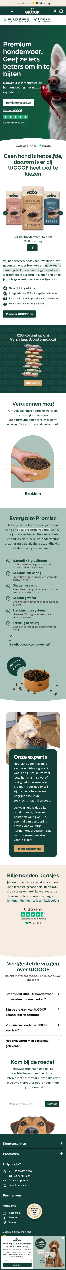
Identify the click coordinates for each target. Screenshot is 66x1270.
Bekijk (33, 217)
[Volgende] (60, 213)
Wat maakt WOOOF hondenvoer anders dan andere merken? (29, 996)
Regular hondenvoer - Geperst (33, 237)
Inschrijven (52, 1103)
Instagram (14, 1213)
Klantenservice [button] (14, 1143)
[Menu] (5, 11)
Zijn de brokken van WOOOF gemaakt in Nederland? (26, 1012)
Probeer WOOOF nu (19, 314)
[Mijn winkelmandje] (61, 11)
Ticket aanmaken (18, 1185)
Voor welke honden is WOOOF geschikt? (27, 1027)
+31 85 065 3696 (22, 1171)
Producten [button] (11, 1154)
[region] (33, 465)
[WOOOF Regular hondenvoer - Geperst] (33, 208)
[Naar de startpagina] (32, 11)
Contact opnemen (19, 1180)
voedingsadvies (45, 20)
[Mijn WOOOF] (55, 11)
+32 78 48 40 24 (21, 1176)
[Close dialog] (63, 1238)
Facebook (14, 1217)
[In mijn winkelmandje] (32, 247)
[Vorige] (5, 213)
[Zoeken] (12, 11)
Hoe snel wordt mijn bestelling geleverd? (27, 1043)
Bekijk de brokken (18, 102)
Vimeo (12, 1222)
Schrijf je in (17, 1265)
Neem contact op (29, 849)
